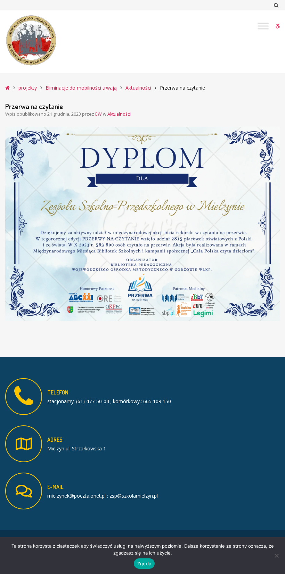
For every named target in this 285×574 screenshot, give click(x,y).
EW (99, 114)
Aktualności (138, 87)
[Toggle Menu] (263, 26)
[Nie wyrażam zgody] (276, 555)
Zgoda (144, 563)
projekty (27, 87)
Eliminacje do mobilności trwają (81, 87)
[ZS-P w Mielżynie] (31, 41)
